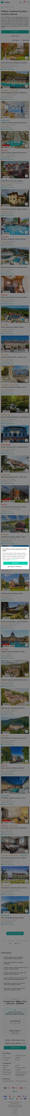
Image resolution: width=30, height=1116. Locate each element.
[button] (15, 566)
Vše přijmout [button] (15, 563)
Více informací (13, 559)
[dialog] (15, 558)
